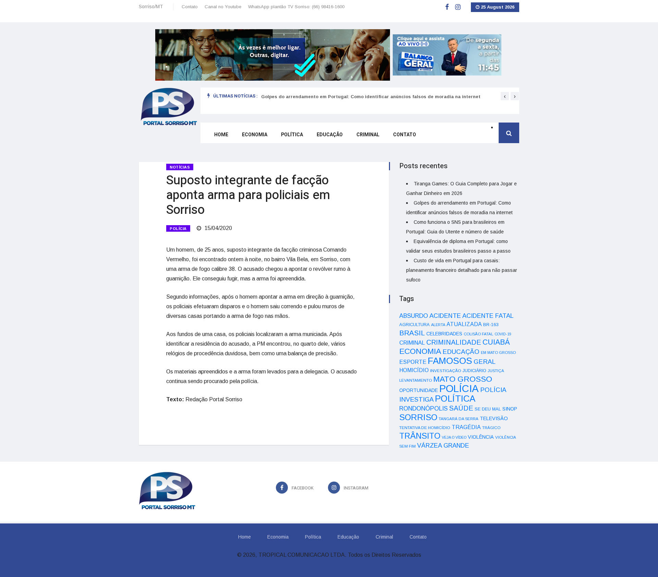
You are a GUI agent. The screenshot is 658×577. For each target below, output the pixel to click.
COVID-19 (503, 334)
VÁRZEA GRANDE (443, 445)
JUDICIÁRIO (474, 370)
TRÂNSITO (419, 435)
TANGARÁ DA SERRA (458, 419)
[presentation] (505, 96)
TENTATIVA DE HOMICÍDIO (424, 427)
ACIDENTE (445, 315)
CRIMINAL (412, 342)
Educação (330, 134)
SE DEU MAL (488, 409)
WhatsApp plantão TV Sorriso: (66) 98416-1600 (296, 6)
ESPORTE (412, 362)
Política (292, 134)
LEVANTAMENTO (415, 380)
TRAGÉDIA (466, 427)
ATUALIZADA (464, 324)
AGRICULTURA (414, 324)
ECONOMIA (420, 351)
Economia (254, 134)
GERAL (485, 361)
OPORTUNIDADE (418, 390)
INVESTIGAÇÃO (445, 370)
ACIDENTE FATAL (488, 315)
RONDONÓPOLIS (423, 408)
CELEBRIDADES (444, 333)
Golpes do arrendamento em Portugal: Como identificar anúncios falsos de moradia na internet (370, 96)
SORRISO (418, 417)
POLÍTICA (455, 398)
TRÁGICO (491, 428)
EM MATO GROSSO (498, 352)
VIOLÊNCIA (481, 437)
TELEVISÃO (494, 418)
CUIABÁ (496, 342)
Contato (190, 6)
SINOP (509, 409)
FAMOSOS (450, 361)
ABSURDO (413, 315)
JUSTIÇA (496, 371)
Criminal (367, 134)
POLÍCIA (178, 229)
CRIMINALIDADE (453, 342)
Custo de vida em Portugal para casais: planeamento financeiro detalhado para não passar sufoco (461, 270)
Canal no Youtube (223, 6)
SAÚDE (461, 408)
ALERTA (438, 325)
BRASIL (412, 333)
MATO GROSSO (462, 378)
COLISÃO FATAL (478, 334)
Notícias (180, 167)
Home (221, 134)
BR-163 (490, 324)
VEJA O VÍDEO (454, 437)
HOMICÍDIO (414, 370)
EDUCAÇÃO (460, 351)
